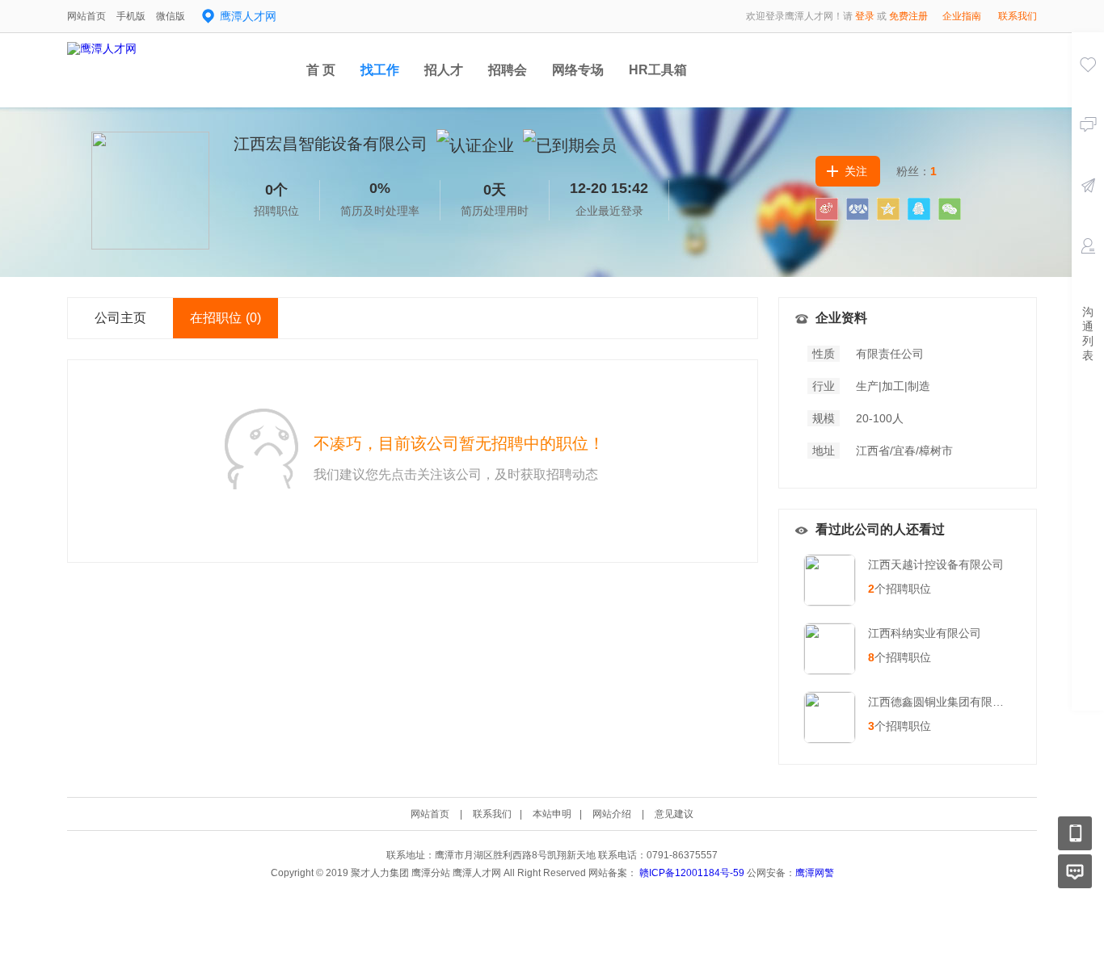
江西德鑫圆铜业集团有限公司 (941, 701)
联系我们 (1017, 16)
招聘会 (507, 70)
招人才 (443, 70)
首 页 (320, 70)
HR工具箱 (658, 70)
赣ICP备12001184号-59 (691, 873)
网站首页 (86, 16)
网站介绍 (611, 814)
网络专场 (578, 70)
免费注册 (908, 16)
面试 (1088, 269)
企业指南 (962, 16)
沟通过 (1087, 147)
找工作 (379, 70)
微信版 (170, 16)
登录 (864, 16)
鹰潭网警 (814, 873)
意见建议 (674, 814)
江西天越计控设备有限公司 (936, 564)
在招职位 (225, 318)
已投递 (1087, 208)
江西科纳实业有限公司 (924, 633)
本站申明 (552, 814)
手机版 (130, 16)
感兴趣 (1087, 87)
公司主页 (120, 318)
